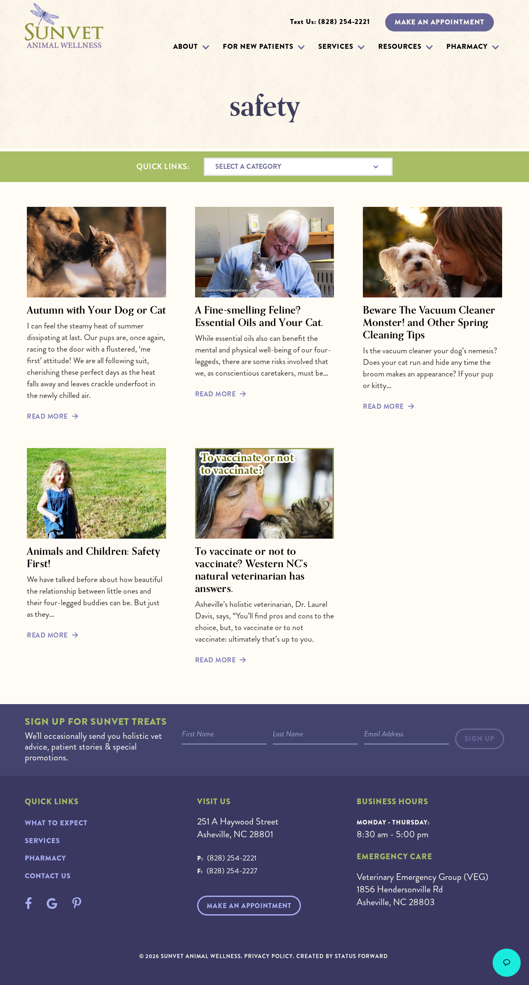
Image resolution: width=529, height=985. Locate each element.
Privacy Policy (268, 956)
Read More (47, 416)
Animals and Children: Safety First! (93, 557)
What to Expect (56, 823)
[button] (205, 47)
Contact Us (48, 876)
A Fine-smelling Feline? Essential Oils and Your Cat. (259, 316)
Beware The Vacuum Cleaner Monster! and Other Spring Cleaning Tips (429, 322)
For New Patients (258, 46)
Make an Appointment (439, 22)
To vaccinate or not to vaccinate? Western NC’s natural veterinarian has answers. (251, 569)
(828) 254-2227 (232, 870)
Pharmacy (467, 46)
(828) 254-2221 (232, 858)
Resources (400, 46)
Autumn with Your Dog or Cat (96, 310)
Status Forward (361, 956)
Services (335, 46)
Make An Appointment (249, 906)
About (185, 46)
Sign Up (480, 738)
